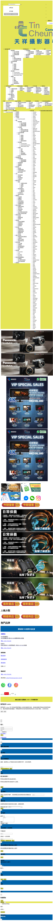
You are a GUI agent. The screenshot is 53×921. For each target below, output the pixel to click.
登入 (2, 735)
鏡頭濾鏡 (13, 70)
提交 (2, 796)
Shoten (34, 279)
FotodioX (34, 158)
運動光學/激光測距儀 (22, 102)
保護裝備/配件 (16, 83)
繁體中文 (50, 20)
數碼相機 (13, 50)
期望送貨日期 (4, 807)
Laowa (34, 198)
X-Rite (34, 316)
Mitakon (34, 216)
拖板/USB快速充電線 (10, 109)
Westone (34, 311)
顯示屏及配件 (31, 106)
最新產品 (6, 49)
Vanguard (34, 305)
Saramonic (35, 272)
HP (33, 179)
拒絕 (5, 711)
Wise (34, 314)
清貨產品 (17, 262)
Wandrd (34, 310)
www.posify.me (6, 717)
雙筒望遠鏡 (48, 50)
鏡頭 (12, 62)
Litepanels (35, 206)
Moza (34, 220)
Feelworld (35, 154)
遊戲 (30, 107)
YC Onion (35, 320)
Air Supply (35, 114)
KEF (34, 191)
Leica (34, 201)
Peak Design (35, 242)
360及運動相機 (14, 61)
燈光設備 (35, 86)
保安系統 (37, 101)
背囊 (14, 77)
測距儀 (47, 51)
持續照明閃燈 (38, 88)
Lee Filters (35, 199)
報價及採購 (42, 110)
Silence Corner (35, 283)
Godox (34, 168)
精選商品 (17, 116)
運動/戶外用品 (18, 101)
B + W (34, 127)
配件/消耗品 (38, 54)
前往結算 (2, 912)
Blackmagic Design (36, 131)
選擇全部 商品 (5, 904)
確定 (2, 879)
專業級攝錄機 (31, 51)
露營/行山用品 (20, 105)
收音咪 (21, 87)
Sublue (34, 290)
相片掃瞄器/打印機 (17, 60)
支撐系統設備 (8, 86)
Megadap (34, 214)
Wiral (34, 313)
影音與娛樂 (28, 101)
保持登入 (4, 732)
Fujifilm (34, 162)
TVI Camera (40, 102)
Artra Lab (34, 124)
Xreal (34, 318)
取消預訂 (2, 823)
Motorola (34, 218)
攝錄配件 (27, 57)
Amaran (34, 117)
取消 (5, 879)
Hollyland (34, 176)
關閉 (2, 787)
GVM (34, 170)
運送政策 (3, 662)
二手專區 (5, 110)
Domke (34, 147)
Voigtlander (35, 307)
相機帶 (15, 80)
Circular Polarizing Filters (18, 73)
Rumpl (34, 266)
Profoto (34, 258)
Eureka (34, 153)
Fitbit (34, 157)
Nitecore (34, 229)
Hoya (34, 177)
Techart (34, 296)
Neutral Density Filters (18, 75)
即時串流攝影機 (30, 87)
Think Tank (35, 299)
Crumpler (34, 140)
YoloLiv (34, 321)
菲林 (14, 57)
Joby (34, 188)
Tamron (34, 295)
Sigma (34, 281)
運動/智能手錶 (20, 106)
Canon (34, 136)
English (50, 23)
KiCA (34, 194)
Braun (34, 133)
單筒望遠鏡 (48, 53)
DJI (33, 146)
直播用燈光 (29, 90)
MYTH (34, 221)
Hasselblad (35, 172)
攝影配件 (43, 86)
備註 (2, 821)
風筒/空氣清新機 (48, 105)
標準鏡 (15, 65)
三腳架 (12, 90)
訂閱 (2, 900)
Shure (34, 280)
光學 (45, 49)
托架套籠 (46, 87)
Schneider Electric (36, 273)
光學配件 (48, 54)
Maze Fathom (35, 213)
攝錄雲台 (13, 96)
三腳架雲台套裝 (14, 88)
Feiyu (34, 155)
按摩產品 (46, 102)
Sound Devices (35, 288)
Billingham (35, 129)
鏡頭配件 (46, 90)
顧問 (2, 816)
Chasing (34, 138)
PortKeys (34, 255)
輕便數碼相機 (16, 54)
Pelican (34, 243)
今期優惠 (17, 112)
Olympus (34, 235)
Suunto (34, 291)
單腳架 (12, 91)
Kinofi (34, 195)
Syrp (34, 294)
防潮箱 (12, 84)
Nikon (34, 225)
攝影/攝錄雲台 (11, 94)
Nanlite (34, 222)
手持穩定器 (10, 98)
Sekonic (34, 274)
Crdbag (34, 139)
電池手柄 (8, 103)
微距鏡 (15, 68)
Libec (34, 205)
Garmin (34, 165)
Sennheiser (35, 276)
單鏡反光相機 (16, 53)
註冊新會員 (3, 737)
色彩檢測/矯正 (47, 92)
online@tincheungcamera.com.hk (14, 678)
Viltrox (34, 306)
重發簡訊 (8, 840)
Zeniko (34, 324)
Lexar (34, 203)
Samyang (34, 269)
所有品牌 (32, 110)
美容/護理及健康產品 (46, 101)
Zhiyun (34, 325)
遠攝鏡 (15, 66)
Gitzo (34, 166)
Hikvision (34, 175)
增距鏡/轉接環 (16, 69)
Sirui (34, 284)
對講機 (21, 90)
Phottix (34, 247)
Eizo (34, 150)
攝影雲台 (13, 95)
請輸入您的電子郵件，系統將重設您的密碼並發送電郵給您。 (16, 794)
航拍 (34, 49)
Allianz (34, 116)
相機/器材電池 (9, 102)
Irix (33, 185)
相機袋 (12, 76)
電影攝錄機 (28, 54)
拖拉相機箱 (16, 81)
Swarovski (35, 292)
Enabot (34, 151)
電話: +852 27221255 (6, 648)
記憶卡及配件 (47, 91)
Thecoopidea (35, 298)
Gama (34, 164)
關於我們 (3, 655)
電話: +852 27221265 (6, 641)
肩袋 (14, 79)
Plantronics (35, 248)
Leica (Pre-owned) (9, 112)
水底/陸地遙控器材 (40, 53)
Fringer (34, 161)
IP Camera (39, 105)
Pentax (34, 244)
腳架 (9, 87)
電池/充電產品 (18, 205)
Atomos (34, 125)
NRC (34, 233)
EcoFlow (34, 149)
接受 (2, 711)
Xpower (34, 317)
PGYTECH (35, 246)
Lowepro (34, 209)
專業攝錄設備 (26, 49)
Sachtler (34, 268)
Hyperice (34, 180)
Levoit (34, 202)
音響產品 (30, 103)
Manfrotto (35, 210)
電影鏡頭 (27, 55)
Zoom (34, 328)
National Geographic (36, 224)
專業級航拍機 (39, 51)
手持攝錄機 (28, 50)
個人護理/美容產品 (48, 103)
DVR (39, 103)
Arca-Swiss (35, 120)
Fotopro (34, 159)
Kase (34, 190)
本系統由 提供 (8, 715)
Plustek (34, 251)
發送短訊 (2, 840)
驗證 (11, 768)
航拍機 (37, 50)
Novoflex (34, 232)
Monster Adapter (36, 217)
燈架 (12, 92)
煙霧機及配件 (47, 94)
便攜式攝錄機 (31, 53)
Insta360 (34, 184)
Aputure (34, 118)
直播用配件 (29, 88)
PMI (33, 253)
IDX (33, 183)
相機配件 (46, 88)
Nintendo (34, 227)
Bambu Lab (35, 128)
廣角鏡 (15, 64)
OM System (35, 236)
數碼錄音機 (22, 88)
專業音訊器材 (20, 86)
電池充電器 (8, 105)
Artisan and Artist (36, 121)
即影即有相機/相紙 (17, 58)
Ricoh (34, 262)
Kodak (34, 196)
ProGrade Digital (36, 259)
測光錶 (37, 92)
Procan (34, 257)
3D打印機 (31, 102)
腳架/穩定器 (18, 180)
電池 (4, 101)
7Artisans (34, 112)
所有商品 (17, 113)
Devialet (34, 144)
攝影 (9, 49)
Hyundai (34, 181)
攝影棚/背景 (38, 91)
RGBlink (34, 261)
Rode (34, 264)
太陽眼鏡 (19, 103)
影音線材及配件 (32, 105)
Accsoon (34, 113)
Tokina (34, 302)
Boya (34, 132)
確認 (6, 823)
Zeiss (34, 322)
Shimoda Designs (36, 277)
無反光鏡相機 (16, 51)
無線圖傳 (29, 91)
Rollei (34, 265)
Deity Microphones (36, 143)
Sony (34, 287)
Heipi (34, 173)
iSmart (34, 187)
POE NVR (40, 106)
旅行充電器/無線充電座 (10, 107)
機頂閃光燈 (38, 87)
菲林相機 (13, 55)
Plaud (34, 250)
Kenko (34, 192)
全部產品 (15, 110)
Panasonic (34, 240)
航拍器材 (17, 166)
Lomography (35, 207)
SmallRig (34, 285)
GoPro (34, 169)
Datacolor (34, 142)
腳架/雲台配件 (11, 99)
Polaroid (34, 254)
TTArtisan (35, 303)
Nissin (34, 228)
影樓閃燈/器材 (39, 90)
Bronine (34, 135)
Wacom (34, 309)
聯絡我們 (50, 110)
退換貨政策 (4, 659)
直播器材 (26, 86)
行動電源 (8, 106)
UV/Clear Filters (17, 72)
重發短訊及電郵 (5, 768)
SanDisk (34, 270)
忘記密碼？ (3, 733)
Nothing (34, 231)
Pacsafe (34, 239)
